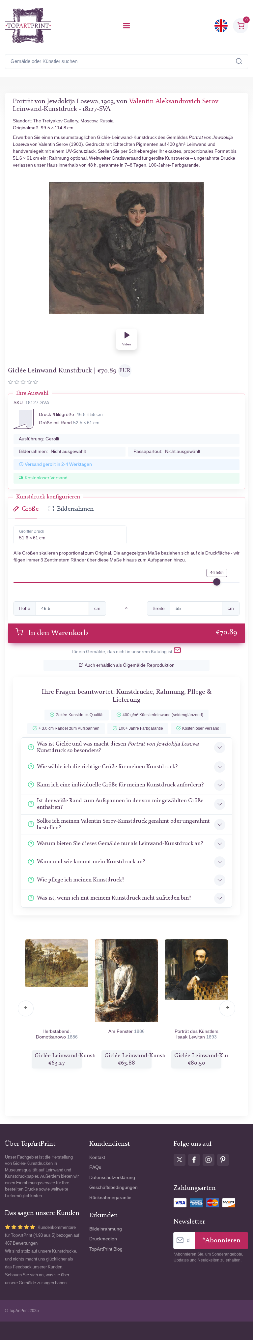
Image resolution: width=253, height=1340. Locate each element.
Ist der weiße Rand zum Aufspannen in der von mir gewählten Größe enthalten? (120, 804)
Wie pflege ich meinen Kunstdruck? (80, 880)
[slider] (216, 582)
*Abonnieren (221, 1240)
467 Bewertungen (21, 1243)
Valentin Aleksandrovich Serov (173, 101)
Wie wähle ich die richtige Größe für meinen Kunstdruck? (107, 767)
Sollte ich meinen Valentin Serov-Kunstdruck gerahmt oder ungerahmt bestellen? (123, 824)
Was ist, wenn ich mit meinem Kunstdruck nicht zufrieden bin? (114, 898)
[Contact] (177, 651)
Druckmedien (103, 1239)
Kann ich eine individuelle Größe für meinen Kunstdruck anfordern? (120, 785)
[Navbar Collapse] (126, 25)
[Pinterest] (223, 1160)
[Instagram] (208, 1160)
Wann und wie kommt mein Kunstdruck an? (91, 862)
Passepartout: (166, 451)
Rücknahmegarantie (110, 1197)
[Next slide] (227, 1008)
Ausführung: (39, 439)
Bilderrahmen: (52, 451)
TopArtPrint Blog (106, 1249)
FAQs (95, 1167)
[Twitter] (179, 1160)
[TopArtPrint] (28, 26)
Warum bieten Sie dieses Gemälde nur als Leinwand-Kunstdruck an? (120, 843)
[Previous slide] (26, 1008)
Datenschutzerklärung (112, 1177)
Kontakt (97, 1157)
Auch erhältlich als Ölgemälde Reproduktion (130, 665)
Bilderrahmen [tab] (75, 509)
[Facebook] (194, 1160)
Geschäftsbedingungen (113, 1187)
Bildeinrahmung (105, 1229)
